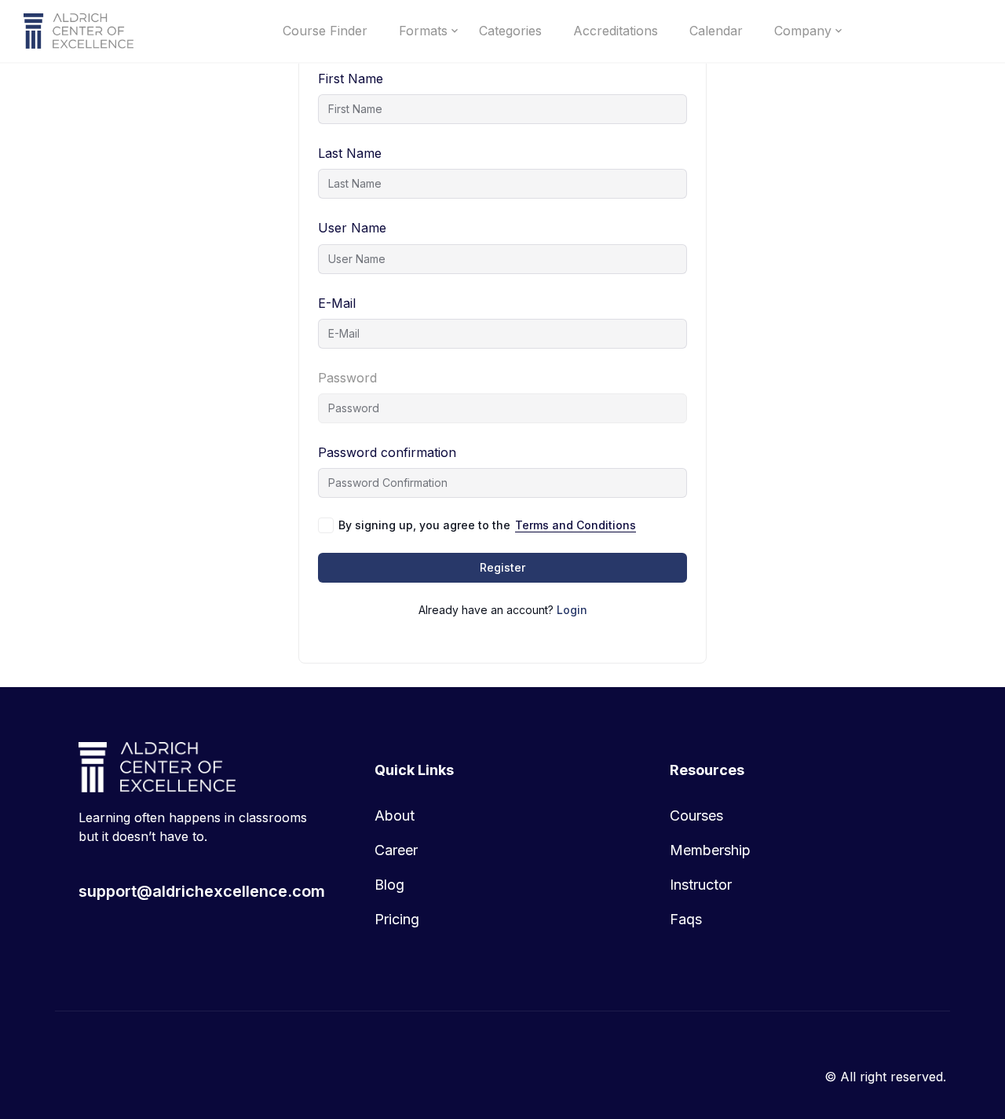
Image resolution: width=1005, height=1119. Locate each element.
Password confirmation (387, 452)
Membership (710, 850)
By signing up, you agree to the (487, 525)
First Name (350, 78)
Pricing (397, 919)
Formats (423, 30)
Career (396, 850)
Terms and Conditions (575, 525)
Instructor (701, 884)
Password (347, 378)
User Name (352, 228)
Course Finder (325, 30)
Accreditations (615, 30)
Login (572, 609)
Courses (696, 815)
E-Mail (337, 303)
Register (502, 567)
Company (802, 30)
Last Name (350, 153)
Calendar (716, 30)
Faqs (686, 919)
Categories (510, 30)
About (395, 815)
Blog (389, 884)
